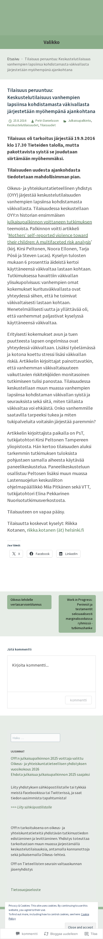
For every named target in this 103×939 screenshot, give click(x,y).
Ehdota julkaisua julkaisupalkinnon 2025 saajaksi (50, 774)
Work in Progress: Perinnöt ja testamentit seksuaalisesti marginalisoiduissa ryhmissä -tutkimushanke (79, 613)
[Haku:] (35, 737)
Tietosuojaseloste (26, 889)
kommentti (78, 700)
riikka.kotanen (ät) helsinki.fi (55, 530)
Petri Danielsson (47, 120)
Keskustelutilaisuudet (22, 125)
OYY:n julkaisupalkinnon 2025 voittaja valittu (47, 758)
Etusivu (13, 58)
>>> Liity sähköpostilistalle (31, 807)
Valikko (52, 42)
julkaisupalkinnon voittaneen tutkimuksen (49, 222)
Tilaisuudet (48, 125)
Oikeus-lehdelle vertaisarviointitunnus (26, 602)
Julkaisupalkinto (79, 120)
